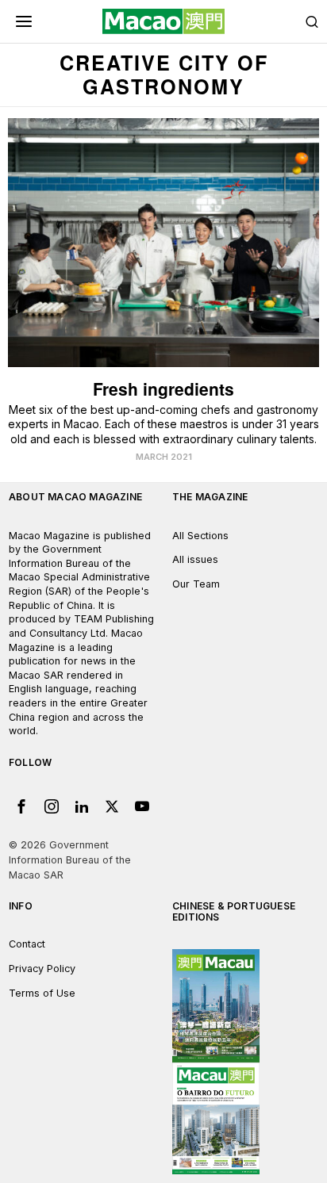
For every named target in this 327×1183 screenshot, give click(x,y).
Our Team (196, 584)
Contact (27, 944)
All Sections (200, 536)
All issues (195, 559)
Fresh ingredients (163, 389)
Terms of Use (42, 993)
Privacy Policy (42, 968)
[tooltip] (21, 806)
